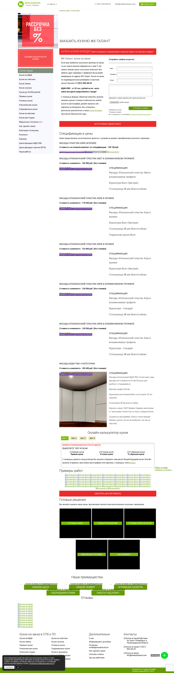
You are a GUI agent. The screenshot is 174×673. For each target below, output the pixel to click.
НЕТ (18, 667)
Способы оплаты (96, 654)
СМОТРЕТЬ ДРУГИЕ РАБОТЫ (108, 493)
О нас (91, 638)
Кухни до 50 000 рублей (29, 92)
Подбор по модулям (107, 523)
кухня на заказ (95, 110)
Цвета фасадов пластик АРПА (32, 147)
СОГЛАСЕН (9, 667)
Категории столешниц (29, 130)
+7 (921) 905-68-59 (102, 4)
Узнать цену (148, 4)
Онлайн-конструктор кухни (35, 58)
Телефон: (113, 74)
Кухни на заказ (138, 671)
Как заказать (123, 554)
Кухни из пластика (27, 79)
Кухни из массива (27, 113)
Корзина (23, 139)
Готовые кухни (75, 523)
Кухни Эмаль (25, 84)
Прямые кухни (25, 96)
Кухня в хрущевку (59, 652)
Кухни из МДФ (25, 75)
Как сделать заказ (27, 126)
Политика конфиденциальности (98, 646)
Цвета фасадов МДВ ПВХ (30, 143)
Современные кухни (28, 109)
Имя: (111, 68)
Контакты (23, 135)
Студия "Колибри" (149, 669)
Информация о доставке (100, 642)
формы (132, 463)
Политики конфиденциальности (140, 114)
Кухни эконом (25, 88)
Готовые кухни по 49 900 (140, 523)
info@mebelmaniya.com (125, 4)
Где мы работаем (96, 658)
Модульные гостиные (91, 554)
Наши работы (25, 152)
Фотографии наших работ (107, 124)
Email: (112, 80)
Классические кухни (28, 105)
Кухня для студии (26, 118)
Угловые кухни (25, 101)
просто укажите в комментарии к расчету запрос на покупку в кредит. (107, 51)
